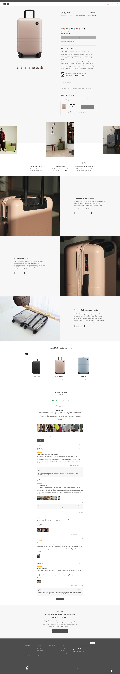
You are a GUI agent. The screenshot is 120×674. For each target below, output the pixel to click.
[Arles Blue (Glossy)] (69, 33)
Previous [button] (6, 34)
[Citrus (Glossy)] (67, 33)
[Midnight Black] (84, 29)
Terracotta (63, 8)
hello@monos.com (80, 651)
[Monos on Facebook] (76, 649)
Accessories (27, 655)
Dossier (38, 653)
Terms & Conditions (65, 653)
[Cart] (117, 4)
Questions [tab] (48, 437)
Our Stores (39, 645)
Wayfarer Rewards (52, 645)
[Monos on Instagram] (73, 649)
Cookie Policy (74, 668)
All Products (27, 645)
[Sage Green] (74, 29)
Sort (72, 445)
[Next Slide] (82, 428)
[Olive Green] (67, 29)
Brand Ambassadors (53, 646)
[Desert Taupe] (62, 29)
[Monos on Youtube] (80, 649)
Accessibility (92, 668)
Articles (38, 655)
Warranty (63, 650)
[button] (63, 86)
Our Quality (39, 648)
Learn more (19, 272)
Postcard (38, 657)
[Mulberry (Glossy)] (64, 33)
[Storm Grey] (79, 29)
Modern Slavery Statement (83, 668)
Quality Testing (40, 650)
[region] (60, 428)
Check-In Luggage (28, 648)
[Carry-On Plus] (36, 364)
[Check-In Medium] (60, 364)
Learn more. (64, 170)
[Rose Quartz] (64, 29)
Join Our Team (40, 658)
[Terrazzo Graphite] (62, 33)
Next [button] (53, 34)
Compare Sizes (28, 658)
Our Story (39, 646)
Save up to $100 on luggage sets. (60, 0)
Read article (60, 630)
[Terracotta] (77, 29)
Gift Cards (27, 657)
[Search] (112, 4)
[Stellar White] (82, 29)
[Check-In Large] (83, 364)
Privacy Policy (67, 668)
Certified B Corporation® (80, 75)
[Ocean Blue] (72, 29)
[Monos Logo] (5, 4)
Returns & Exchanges (65, 648)
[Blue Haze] (69, 29)
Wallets (26, 653)
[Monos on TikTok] (78, 649)
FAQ (62, 646)
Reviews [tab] (40, 437)
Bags (26, 650)
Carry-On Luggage (29, 646)
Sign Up (92, 643)
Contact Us (63, 645)
